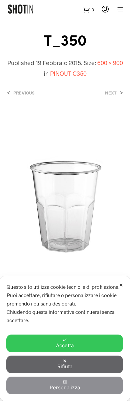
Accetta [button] (65, 345)
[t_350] (65, 198)
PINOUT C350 (68, 73)
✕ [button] (121, 285)
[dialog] (65, 338)
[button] (88, 9)
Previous (23, 93)
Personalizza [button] (65, 387)
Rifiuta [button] (64, 366)
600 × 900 (110, 62)
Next (111, 93)
